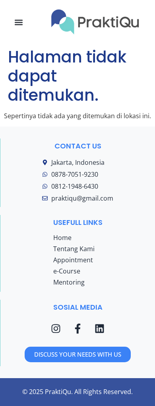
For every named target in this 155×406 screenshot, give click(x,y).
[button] (18, 22)
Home (62, 237)
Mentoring (69, 282)
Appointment (73, 260)
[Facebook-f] (78, 329)
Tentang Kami (74, 248)
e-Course (66, 271)
